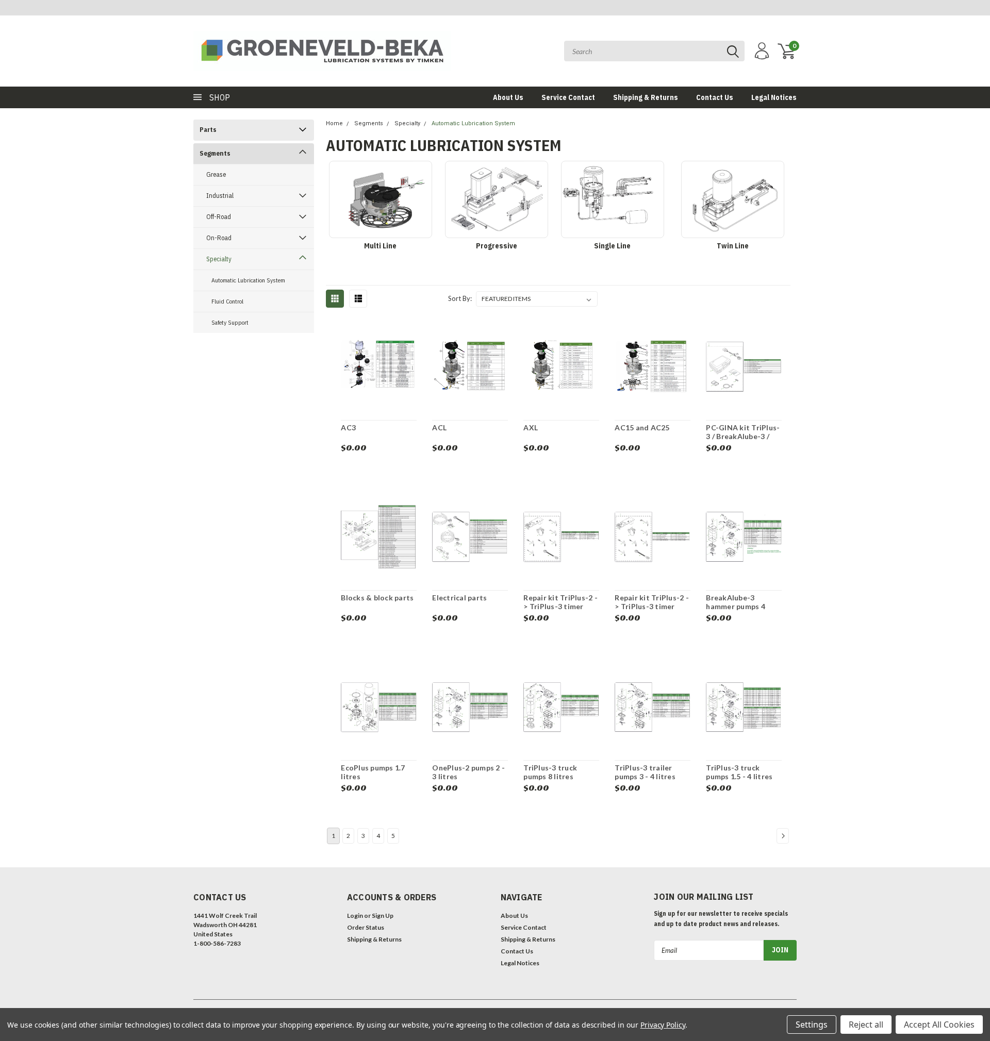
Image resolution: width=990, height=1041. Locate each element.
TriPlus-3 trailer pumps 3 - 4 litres (645, 772)
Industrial (220, 195)
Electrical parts (459, 597)
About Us (508, 97)
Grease (216, 174)
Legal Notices (774, 97)
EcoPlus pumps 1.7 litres (373, 772)
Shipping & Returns (645, 97)
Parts (208, 129)
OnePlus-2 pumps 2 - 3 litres (468, 772)
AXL (530, 427)
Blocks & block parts (377, 597)
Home (334, 123)
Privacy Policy (662, 1025)
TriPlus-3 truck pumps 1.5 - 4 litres (739, 772)
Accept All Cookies (939, 1024)
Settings (812, 1024)
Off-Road (218, 216)
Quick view (379, 368)
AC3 (348, 427)
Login (355, 915)
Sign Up (382, 915)
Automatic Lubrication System (248, 280)
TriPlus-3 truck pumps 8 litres (550, 772)
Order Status (365, 927)
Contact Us (714, 97)
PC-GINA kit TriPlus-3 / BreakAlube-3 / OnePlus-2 (743, 436)
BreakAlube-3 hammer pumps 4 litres (735, 606)
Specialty (219, 259)
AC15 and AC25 (642, 427)
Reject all (866, 1024)
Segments (215, 153)
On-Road (219, 237)
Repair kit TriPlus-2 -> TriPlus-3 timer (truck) (652, 606)
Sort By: (460, 298)
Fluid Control (227, 301)
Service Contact (568, 97)
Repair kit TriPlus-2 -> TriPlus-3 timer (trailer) (560, 606)
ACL (439, 427)
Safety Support (230, 322)
